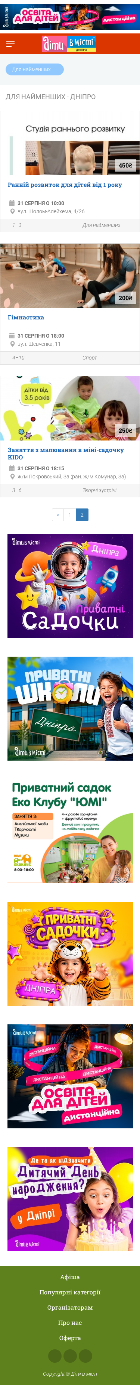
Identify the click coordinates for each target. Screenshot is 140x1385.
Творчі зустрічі (99, 490)
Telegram (85, 1356)
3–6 (17, 490)
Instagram (70, 1356)
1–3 (17, 225)
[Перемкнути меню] (10, 43)
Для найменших (102, 225)
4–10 (18, 358)
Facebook (55, 1356)
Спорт (90, 358)
